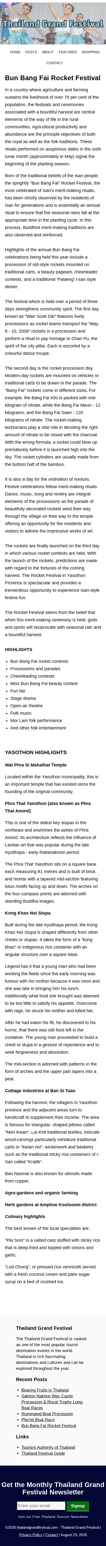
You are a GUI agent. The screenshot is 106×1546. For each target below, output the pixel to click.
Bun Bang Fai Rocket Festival (48, 1425)
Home (15, 52)
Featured (68, 52)
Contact (55, 63)
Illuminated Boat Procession (47, 1414)
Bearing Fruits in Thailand (45, 1390)
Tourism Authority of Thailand (48, 1447)
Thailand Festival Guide (43, 1453)
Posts (31, 52)
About (48, 52)
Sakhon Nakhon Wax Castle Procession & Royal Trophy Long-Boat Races (52, 1402)
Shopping (91, 52)
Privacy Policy (30, 1535)
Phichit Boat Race (37, 1419)
